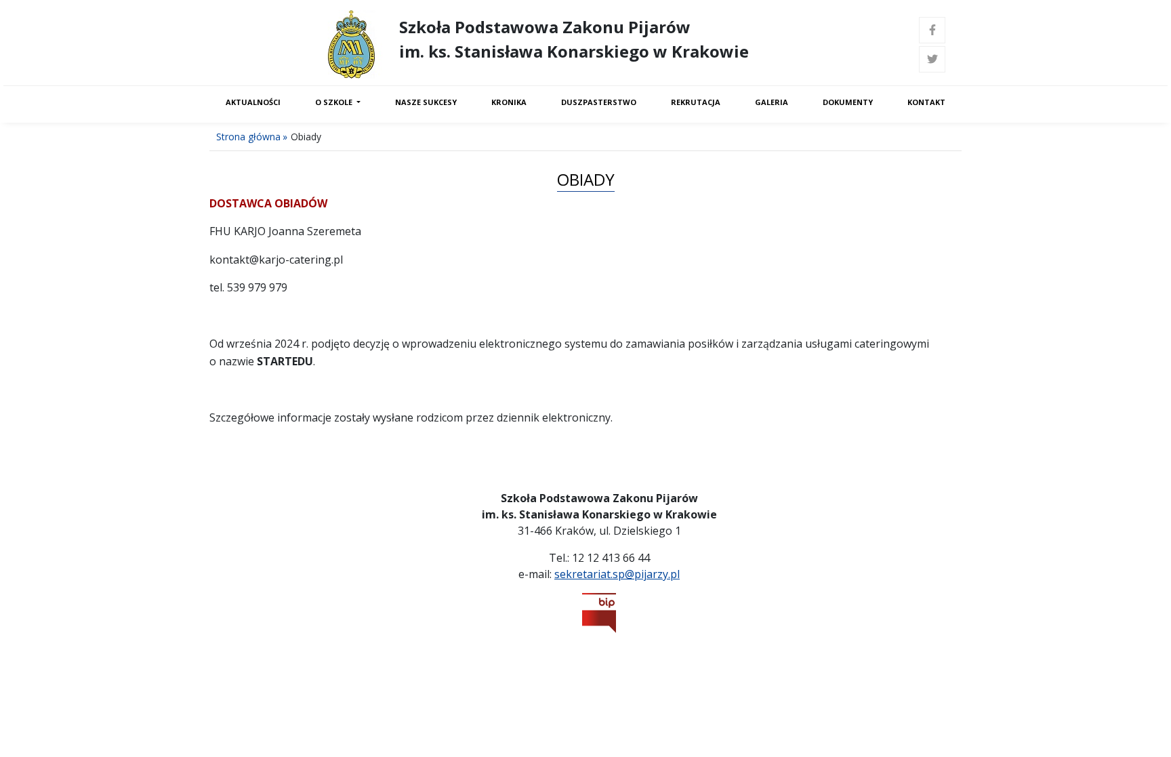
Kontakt (926, 102)
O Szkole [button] (334, 102)
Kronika (509, 102)
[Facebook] (932, 30)
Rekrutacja (695, 102)
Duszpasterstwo (598, 102)
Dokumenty (848, 102)
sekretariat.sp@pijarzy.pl (617, 574)
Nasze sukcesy (426, 102)
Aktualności (253, 102)
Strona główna (248, 136)
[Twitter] (932, 59)
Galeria (771, 102)
